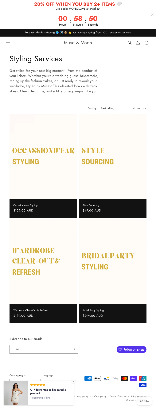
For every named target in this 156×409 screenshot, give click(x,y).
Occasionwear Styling (25, 205)
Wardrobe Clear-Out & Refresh (31, 310)
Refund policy (99, 396)
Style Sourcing (91, 205)
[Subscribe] (73, 349)
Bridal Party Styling (93, 310)
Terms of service (118, 396)
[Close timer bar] (152, 14)
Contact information (136, 400)
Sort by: (92, 108)
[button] (8, 42)
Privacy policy (81, 396)
